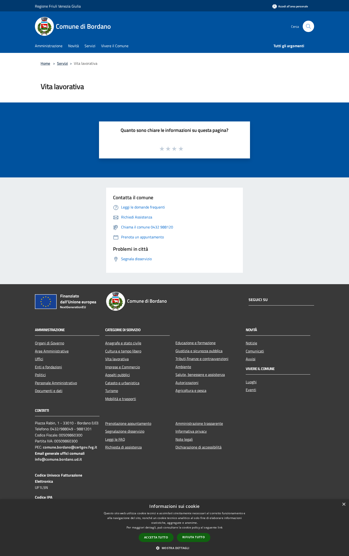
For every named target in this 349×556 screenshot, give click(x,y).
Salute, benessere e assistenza (200, 374)
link (220, 527)
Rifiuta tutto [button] (193, 537)
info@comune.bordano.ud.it (58, 459)
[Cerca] (308, 26)
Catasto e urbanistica (122, 383)
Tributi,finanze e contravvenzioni (201, 358)
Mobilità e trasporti (120, 399)
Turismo (111, 391)
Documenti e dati (48, 391)
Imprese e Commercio (122, 367)
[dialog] (174, 527)
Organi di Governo (49, 343)
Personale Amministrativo (56, 383)
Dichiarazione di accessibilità (198, 447)
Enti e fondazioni (48, 367)
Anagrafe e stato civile (123, 343)
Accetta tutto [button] (156, 537)
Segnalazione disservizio (124, 431)
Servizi (62, 63)
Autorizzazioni (186, 382)
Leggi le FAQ (115, 439)
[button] (174, 548)
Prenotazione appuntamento (128, 423)
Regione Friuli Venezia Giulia (58, 6)
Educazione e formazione (195, 343)
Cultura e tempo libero (123, 351)
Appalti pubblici (117, 375)
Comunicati (255, 351)
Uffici (39, 359)
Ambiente (183, 367)
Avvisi (250, 359)
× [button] (343, 504)
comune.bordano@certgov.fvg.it (70, 447)
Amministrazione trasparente (199, 423)
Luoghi (251, 382)
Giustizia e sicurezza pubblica (198, 351)
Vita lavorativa (117, 359)
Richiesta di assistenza (123, 447)
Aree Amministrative (52, 351)
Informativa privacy (191, 431)
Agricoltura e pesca (190, 390)
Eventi (251, 390)
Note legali (184, 439)
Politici (40, 375)
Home (45, 63)
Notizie (251, 343)
